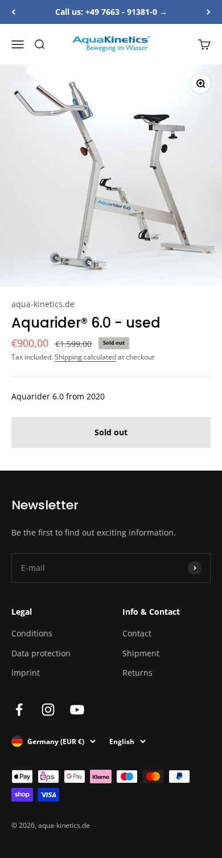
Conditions (31, 633)
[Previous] (13, 12)
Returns (137, 672)
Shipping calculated (85, 357)
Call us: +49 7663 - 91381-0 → (111, 11)
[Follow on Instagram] (48, 709)
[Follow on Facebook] (19, 709)
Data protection (41, 653)
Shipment (140, 653)
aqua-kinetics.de (43, 304)
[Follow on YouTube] (77, 709)
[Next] (209, 12)
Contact (136, 633)
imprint (25, 672)
